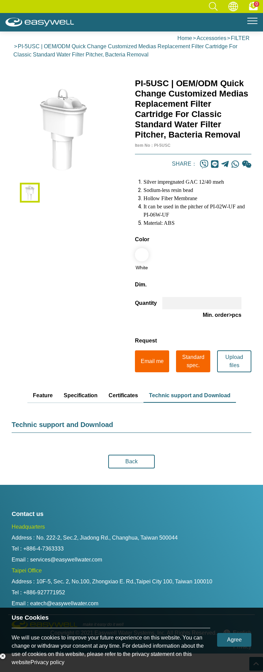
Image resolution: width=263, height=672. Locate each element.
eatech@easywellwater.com (64, 603)
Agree (234, 640)
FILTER (240, 38)
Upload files (234, 361)
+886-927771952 (44, 592)
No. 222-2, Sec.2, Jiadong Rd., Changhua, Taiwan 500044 (107, 538)
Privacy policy (47, 662)
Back (131, 461)
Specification (81, 395)
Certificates (123, 395)
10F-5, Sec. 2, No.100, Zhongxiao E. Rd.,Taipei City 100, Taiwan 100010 (124, 581)
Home (184, 38)
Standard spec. (193, 361)
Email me (152, 361)
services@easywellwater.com (66, 560)
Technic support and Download (189, 395)
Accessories (211, 38)
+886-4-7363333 (43, 549)
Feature (43, 395)
